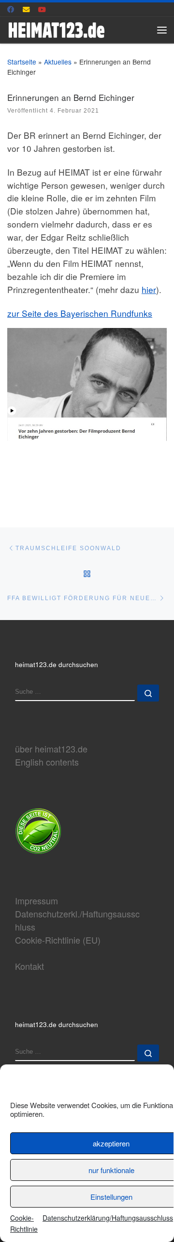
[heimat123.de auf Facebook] (10, 9)
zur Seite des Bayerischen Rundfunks (79, 313)
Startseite (21, 61)
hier (149, 289)
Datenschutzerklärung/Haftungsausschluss (108, 1218)
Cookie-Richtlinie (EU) (58, 939)
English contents (47, 761)
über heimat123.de (51, 748)
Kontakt (29, 966)
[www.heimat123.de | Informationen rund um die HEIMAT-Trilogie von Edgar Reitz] (56, 27)
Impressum (36, 900)
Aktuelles (58, 61)
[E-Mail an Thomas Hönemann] (26, 9)
